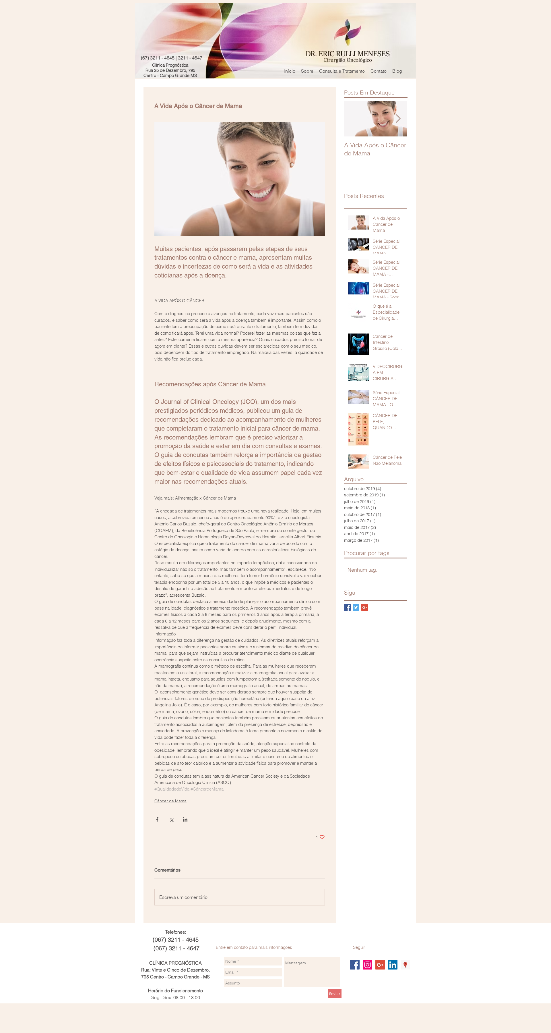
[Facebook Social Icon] (355, 965)
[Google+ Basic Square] (364, 607)
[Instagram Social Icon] (367, 965)
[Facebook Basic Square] (347, 607)
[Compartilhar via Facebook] (157, 819)
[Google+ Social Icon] (380, 965)
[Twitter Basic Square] (356, 607)
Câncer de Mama (170, 800)
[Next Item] (398, 118)
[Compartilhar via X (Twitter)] (171, 819)
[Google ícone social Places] (405, 965)
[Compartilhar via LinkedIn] (185, 819)
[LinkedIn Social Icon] (392, 965)
